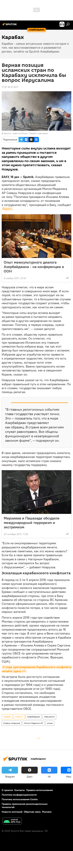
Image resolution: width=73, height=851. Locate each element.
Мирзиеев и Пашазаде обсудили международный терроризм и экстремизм (31, 522)
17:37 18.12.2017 (10, 87)
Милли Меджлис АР (33, 723)
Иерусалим (49, 716)
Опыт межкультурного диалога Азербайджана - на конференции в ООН (34, 266)
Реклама (46, 811)
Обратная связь (32, 811)
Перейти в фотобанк (38, 133)
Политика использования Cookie (20, 799)
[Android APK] (12, 821)
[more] (67, 278)
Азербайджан (33, 716)
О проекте (7, 790)
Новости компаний (12, 811)
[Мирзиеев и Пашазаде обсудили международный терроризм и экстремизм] (36, 492)
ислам (50, 723)
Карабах (7, 716)
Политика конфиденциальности (19, 794)
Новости (19, 716)
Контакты (19, 790)
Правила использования (39, 790)
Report (7, 209)
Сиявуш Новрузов (11, 723)
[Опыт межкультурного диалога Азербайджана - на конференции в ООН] (36, 236)
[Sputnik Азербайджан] (10, 25)
